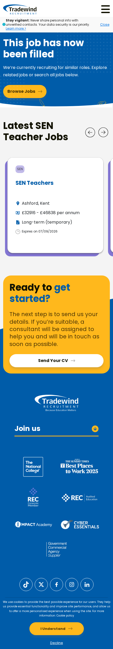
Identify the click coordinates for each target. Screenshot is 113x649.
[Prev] (90, 132)
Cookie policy (65, 616)
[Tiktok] (26, 584)
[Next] (103, 132)
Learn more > (16, 28)
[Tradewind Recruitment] (20, 9)
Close (104, 24)
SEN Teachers (35, 183)
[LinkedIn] (87, 584)
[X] (41, 584)
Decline (56, 642)
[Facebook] (56, 584)
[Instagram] (71, 584)
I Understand (52, 628)
